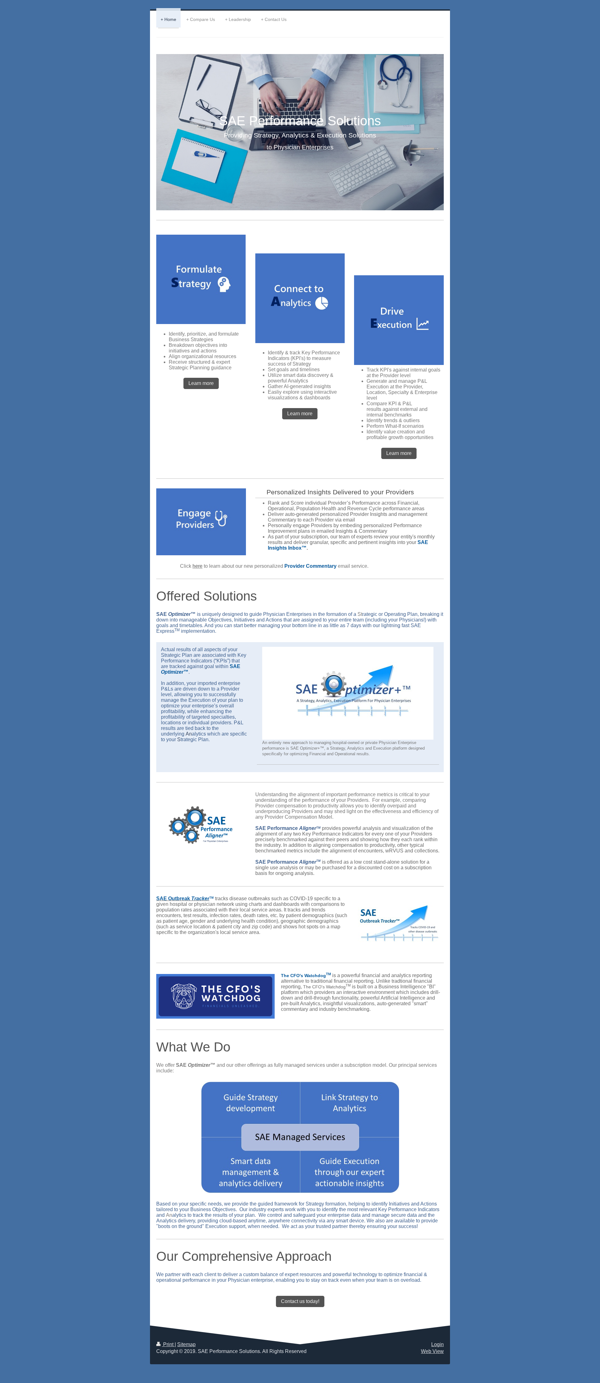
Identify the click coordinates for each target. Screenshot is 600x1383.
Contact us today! (300, 1301)
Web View (432, 1351)
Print (168, 1344)
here (197, 566)
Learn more (201, 383)
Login (437, 1344)
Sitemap (186, 1344)
